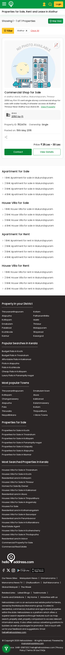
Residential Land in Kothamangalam (20, 510)
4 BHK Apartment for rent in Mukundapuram (29, 257)
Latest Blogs (24, 592)
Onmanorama (48, 578)
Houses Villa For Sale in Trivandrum (19, 469)
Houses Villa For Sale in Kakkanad (19, 490)
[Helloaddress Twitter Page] (8, 571)
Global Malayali (10, 587)
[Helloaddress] (11, 4)
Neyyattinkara (9, 415)
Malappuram (40, 327)
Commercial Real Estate (14, 546)
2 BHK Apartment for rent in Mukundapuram (29, 246)
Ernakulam (7, 323)
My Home (32, 597)
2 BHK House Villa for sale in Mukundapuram (29, 214)
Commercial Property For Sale (17, 542)
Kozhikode (7, 331)
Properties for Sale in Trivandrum (18, 434)
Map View (57, 21)
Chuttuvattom (33, 582)
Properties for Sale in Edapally (17, 446)
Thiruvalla (7, 411)
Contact (18, 152)
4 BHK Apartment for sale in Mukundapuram (29, 194)
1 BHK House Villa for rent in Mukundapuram (29, 272)
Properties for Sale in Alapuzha (17, 450)
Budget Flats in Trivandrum (15, 355)
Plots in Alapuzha (10, 363)
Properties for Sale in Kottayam (18, 438)
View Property (48, 106)
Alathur (20, 30)
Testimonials (40, 592)
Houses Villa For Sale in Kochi (16, 474)
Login (58, 4)
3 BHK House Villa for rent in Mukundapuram (29, 283)
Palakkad (7, 327)
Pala (4, 406)
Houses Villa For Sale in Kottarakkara (20, 522)
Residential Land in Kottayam (16, 477)
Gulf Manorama (51, 582)
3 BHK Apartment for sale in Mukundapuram (29, 188)
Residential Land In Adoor (15, 538)
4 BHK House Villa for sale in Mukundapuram (29, 225)
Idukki (36, 319)
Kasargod (38, 335)
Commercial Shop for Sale (22, 92)
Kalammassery (41, 402)
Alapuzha (7, 315)
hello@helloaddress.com (14, 632)
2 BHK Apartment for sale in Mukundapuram (29, 183)
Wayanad (38, 331)
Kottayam (7, 319)
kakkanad (38, 398)
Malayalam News (29, 578)
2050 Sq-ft (17, 116)
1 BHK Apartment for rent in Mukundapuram (29, 240)
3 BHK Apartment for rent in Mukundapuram (29, 251)
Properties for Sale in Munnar (16, 454)
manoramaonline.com (32, 643)
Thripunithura (40, 411)
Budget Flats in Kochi (12, 351)
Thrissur (37, 323)
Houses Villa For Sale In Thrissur (18, 482)
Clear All (35, 30)
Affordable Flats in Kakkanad (16, 359)
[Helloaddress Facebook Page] (3, 571)
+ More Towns (40, 415)
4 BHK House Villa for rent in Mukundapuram (29, 288)
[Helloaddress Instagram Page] (13, 570)
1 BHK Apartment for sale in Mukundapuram (29, 177)
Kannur (5, 335)
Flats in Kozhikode (11, 367)
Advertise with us (49, 597)
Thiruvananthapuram (13, 311)
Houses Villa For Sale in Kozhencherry (21, 530)
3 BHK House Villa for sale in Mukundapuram (29, 220)
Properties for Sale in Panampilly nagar (22, 442)
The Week (26, 587)
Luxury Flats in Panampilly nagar (18, 375)
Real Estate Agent (11, 526)
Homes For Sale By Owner (15, 486)
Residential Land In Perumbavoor (19, 518)
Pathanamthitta (41, 315)
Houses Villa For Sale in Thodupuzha (20, 534)
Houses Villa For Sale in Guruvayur (19, 514)
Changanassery (10, 398)
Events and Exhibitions (13, 597)
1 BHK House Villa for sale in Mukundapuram (29, 209)
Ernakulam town (41, 390)
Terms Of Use (33, 650)
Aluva (36, 394)
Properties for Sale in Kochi (15, 430)
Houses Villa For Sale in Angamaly (19, 502)
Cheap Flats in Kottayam (14, 371)
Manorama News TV (12, 582)
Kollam (36, 311)
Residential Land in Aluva (14, 494)
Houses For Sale (10, 506)
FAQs (43, 650)
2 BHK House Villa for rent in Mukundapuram (29, 277)
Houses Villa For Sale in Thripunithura (20, 498)
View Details (47, 152)
